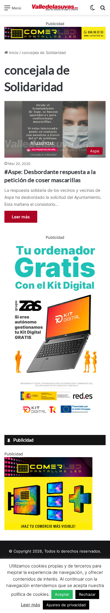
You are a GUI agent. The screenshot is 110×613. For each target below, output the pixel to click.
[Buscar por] (103, 9)
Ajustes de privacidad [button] (66, 604)
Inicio (13, 52)
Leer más (21, 216)
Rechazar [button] (87, 594)
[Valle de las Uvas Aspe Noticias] (55, 7)
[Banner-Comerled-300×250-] (48, 528)
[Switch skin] (92, 9)
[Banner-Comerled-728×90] (55, 32)
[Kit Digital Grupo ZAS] (55, 414)
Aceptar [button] (62, 594)
